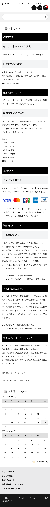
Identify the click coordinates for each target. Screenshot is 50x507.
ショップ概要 (7, 476)
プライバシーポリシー (11, 489)
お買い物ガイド (8, 480)
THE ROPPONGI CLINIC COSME (22, 3)
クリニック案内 (8, 472)
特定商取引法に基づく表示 (12, 484)
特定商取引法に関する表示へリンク (16, 381)
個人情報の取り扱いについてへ (14, 373)
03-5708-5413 (13, 83)
